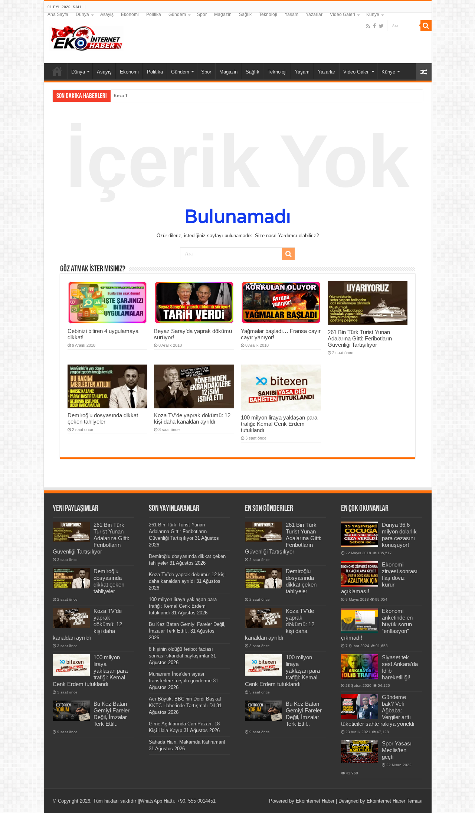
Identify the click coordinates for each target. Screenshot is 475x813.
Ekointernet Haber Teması (395, 801)
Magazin (223, 14)
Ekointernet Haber (315, 801)
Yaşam (291, 14)
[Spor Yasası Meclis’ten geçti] (359, 751)
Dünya (82, 14)
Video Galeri (342, 14)
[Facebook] (374, 26)
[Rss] (368, 26)
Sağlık (245, 14)
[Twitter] (381, 26)
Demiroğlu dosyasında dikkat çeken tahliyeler (103, 418)
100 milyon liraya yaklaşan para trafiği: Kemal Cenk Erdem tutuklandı (279, 423)
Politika (153, 14)
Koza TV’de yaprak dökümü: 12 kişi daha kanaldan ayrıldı (192, 418)
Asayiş (107, 14)
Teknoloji (268, 14)
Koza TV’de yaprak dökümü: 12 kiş (149, 95)
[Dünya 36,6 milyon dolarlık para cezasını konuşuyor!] (359, 534)
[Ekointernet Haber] (86, 37)
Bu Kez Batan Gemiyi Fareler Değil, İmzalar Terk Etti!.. (112, 714)
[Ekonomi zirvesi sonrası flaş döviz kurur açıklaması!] (359, 574)
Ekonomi (130, 14)
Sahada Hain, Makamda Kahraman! (187, 742)
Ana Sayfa (58, 14)
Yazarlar (314, 14)
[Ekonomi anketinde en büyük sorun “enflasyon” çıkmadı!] (359, 620)
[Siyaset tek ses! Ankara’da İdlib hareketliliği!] (359, 666)
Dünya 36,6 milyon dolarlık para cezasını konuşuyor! (399, 535)
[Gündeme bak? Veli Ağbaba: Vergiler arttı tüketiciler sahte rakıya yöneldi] (359, 706)
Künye (372, 14)
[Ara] (426, 25)
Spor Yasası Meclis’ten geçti (397, 750)
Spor (202, 14)
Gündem (177, 14)
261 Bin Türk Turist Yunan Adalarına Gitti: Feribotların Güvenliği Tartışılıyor (360, 338)
